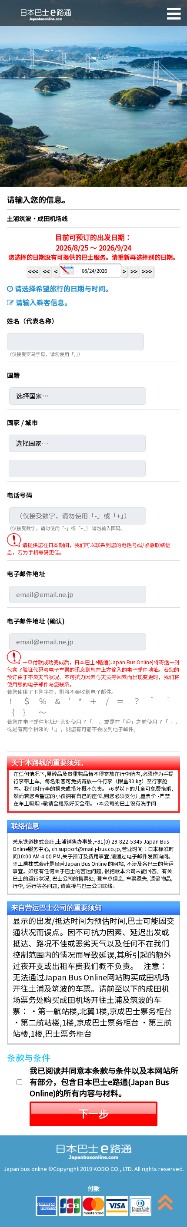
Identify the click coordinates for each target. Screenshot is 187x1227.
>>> (147, 271)
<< (46, 271)
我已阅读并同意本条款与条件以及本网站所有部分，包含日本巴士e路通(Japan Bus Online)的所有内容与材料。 (104, 1081)
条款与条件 (28, 1057)
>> (133, 271)
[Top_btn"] (165, 1204)
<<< (33, 271)
